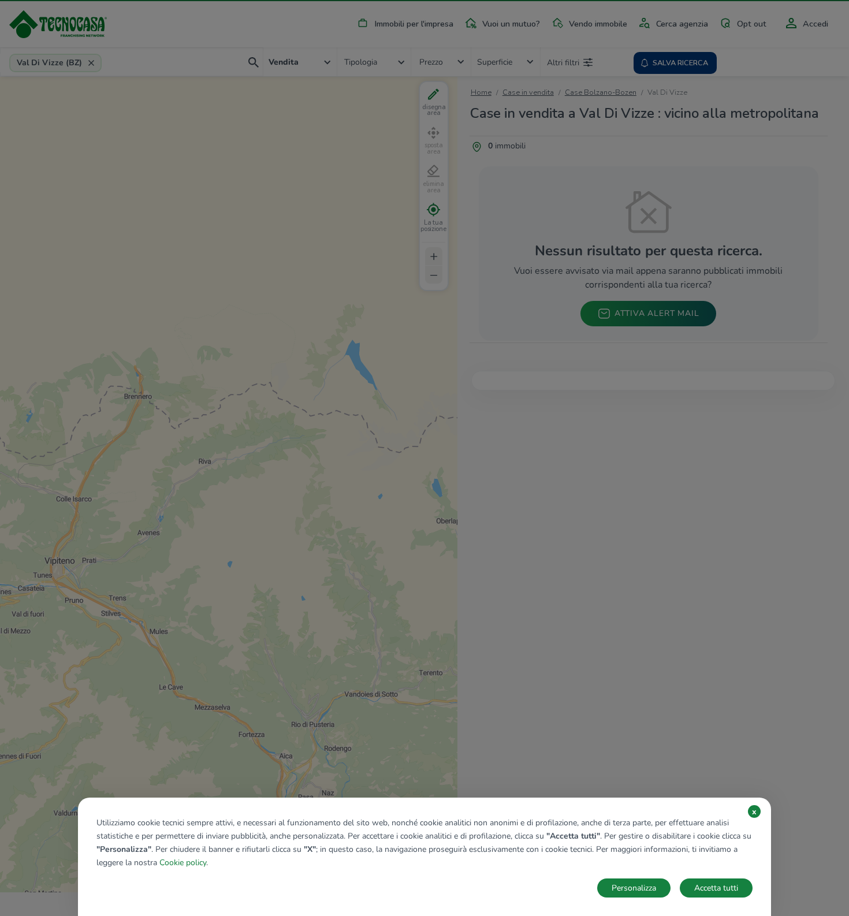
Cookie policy (182, 862)
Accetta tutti (716, 888)
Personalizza (634, 888)
